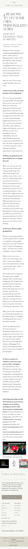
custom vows (7, 417)
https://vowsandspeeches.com (12, 427)
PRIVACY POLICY (13, 545)
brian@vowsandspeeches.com (12, 432)
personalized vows (16, 53)
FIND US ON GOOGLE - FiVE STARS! (12, 530)
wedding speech (8, 419)
